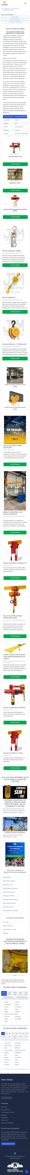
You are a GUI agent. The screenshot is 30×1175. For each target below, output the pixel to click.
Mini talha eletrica (15, 17)
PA (26, 1036)
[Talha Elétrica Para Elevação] (15, 430)
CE (9, 1036)
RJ (2, 1033)
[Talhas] (15, 200)
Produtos (8, 8)
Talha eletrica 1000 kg (9, 881)
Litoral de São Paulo (22, 997)
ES (9, 1033)
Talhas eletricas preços (9, 892)
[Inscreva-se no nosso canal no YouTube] (8, 1098)
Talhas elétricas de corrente (10, 888)
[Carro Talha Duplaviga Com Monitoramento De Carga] (15, 648)
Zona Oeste (15, 993)
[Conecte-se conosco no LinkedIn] (10, 1098)
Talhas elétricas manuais (9, 903)
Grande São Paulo (8, 997)
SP (13, 1033)
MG (6, 1033)
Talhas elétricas (7, 877)
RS (23, 1033)
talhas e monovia (15, 8)
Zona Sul (20, 993)
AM (20, 1036)
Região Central (4, 993)
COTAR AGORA (15, 164)
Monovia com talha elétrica (15, 21)
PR (16, 1033)
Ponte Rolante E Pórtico (9, 929)
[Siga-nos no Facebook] (2, 1098)
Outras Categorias (15, 918)
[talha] (15, 148)
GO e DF (15, 1037)
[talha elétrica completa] (15, 550)
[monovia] (15, 174)
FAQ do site (4, 1120)
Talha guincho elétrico (15, 19)
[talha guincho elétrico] (15, 695)
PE (27, 1033)
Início (2, 8)
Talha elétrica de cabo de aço (10, 899)
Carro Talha (6, 922)
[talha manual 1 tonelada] (13, 330)
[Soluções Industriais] (15, 1166)
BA (4, 1036)
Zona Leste (26, 993)
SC (20, 1033)
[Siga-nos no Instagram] (5, 1098)
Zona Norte (9, 993)
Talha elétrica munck (8, 907)
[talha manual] (13, 283)
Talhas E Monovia (7, 926)
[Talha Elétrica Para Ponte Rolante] (15, 599)
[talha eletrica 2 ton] (15, 740)
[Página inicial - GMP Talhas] (6, 3)
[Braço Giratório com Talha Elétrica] (15, 491)
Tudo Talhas (7, 1079)
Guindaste (5, 933)
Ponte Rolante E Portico (7, 1112)
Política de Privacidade (7, 1123)
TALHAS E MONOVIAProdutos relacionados (15, 871)
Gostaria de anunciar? (8, 1144)
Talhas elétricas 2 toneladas (10, 910)
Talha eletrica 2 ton (8, 885)
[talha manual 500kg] (13, 236)
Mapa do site (4, 1117)
